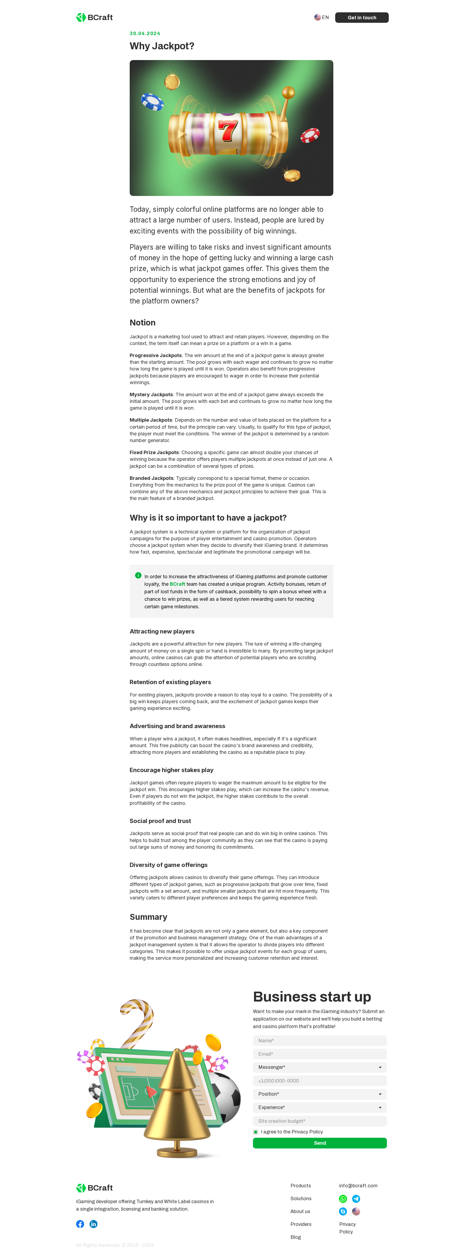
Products (300, 1185)
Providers (301, 1224)
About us (300, 1211)
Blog (295, 1237)
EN (325, 17)
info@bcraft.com (358, 1185)
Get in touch (362, 17)
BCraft (100, 17)
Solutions (301, 1198)
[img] (81, 17)
